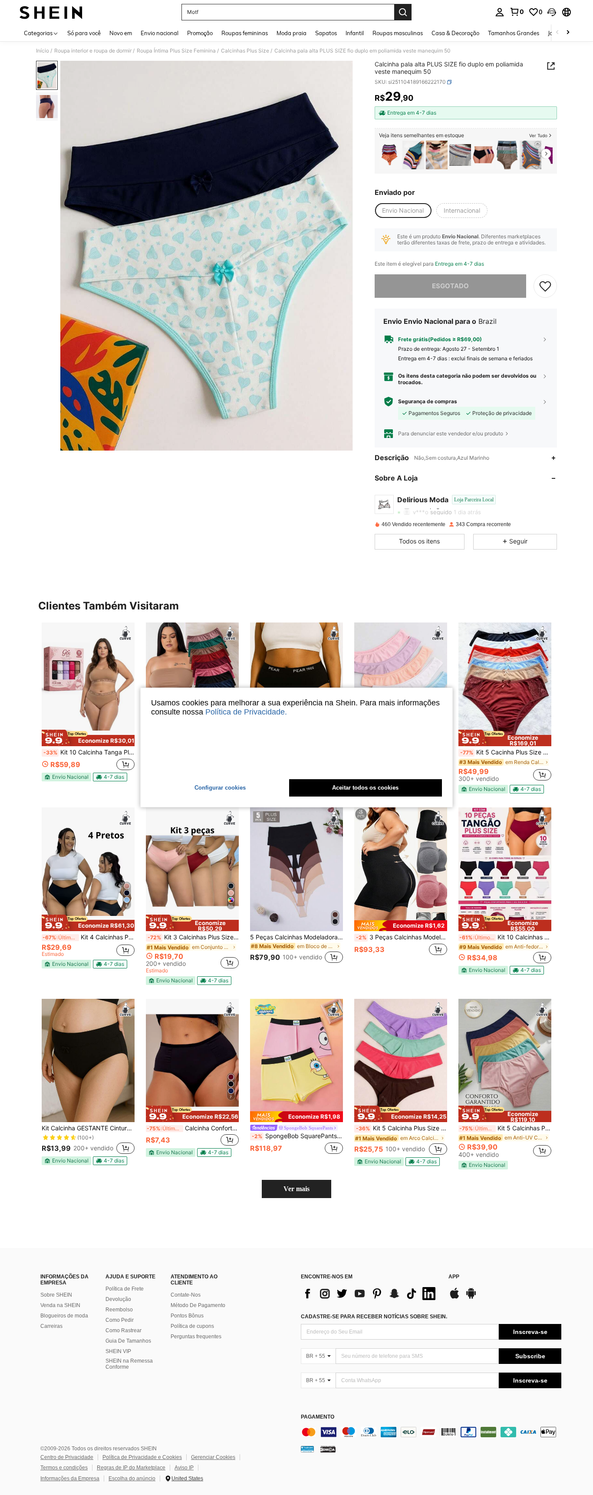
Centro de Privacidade (66, 1457)
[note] (88, 738)
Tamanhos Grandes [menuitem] (513, 33)
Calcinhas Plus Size (245, 51)
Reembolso (119, 1310)
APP (453, 1277)
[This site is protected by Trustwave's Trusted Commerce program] (307, 1449)
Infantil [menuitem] (355, 33)
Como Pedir (119, 1320)
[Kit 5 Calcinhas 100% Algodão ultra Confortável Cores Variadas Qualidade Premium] (413, 155)
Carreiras (51, 1326)
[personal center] (499, 12)
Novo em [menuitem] (120, 33)
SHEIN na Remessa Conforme (129, 1364)
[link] (516, 12)
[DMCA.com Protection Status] (328, 1449)
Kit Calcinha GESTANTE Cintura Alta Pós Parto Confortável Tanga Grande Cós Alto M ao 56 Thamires (88, 1128)
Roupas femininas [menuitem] (244, 33)
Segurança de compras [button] (427, 401)
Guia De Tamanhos (128, 1341)
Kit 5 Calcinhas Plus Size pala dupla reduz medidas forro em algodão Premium (505, 1128)
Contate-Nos (186, 1295)
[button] (552, 12)
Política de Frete (124, 1289)
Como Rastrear (123, 1330)
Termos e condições (64, 1468)
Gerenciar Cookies (213, 1457)
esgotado (450, 286)
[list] (370, 1293)
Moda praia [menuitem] (291, 33)
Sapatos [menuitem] (326, 33)
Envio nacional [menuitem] (159, 33)
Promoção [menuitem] (200, 33)
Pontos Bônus (187, 1316)
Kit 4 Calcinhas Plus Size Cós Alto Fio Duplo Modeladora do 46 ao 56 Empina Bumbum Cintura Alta (89, 937)
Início (42, 51)
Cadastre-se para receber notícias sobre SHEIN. (374, 1317)
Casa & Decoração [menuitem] (455, 33)
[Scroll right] (568, 32)
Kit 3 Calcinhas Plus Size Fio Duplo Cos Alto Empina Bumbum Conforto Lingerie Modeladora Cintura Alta (193, 937)
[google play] (471, 1297)
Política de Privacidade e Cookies (142, 1457)
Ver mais (296, 1188)
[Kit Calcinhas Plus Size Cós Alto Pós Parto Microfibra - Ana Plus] (530, 155)
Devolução (118, 1299)
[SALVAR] (545, 286)
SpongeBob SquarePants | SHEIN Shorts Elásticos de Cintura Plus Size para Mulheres (297, 1136)
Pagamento (317, 1417)
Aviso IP (184, 1468)
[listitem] (390, 155)
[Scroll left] (557, 32)
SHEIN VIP (118, 1351)
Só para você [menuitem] (84, 33)
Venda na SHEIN (60, 1305)
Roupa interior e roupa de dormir (93, 51)
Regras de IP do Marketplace (131, 1468)
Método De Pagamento (198, 1305)
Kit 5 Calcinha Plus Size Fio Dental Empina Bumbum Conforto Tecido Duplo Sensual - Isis (401, 1128)
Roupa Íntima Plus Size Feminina (176, 51)
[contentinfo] (431, 1432)
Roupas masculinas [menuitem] (397, 33)
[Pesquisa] (403, 12)
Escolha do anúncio (132, 1478)
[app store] (454, 1297)
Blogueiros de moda (64, 1316)
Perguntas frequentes (196, 1337)
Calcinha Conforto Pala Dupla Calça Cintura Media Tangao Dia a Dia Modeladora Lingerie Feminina (193, 1128)
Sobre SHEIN (56, 1295)
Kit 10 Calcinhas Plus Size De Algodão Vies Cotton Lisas (505, 937)
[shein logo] (51, 12)
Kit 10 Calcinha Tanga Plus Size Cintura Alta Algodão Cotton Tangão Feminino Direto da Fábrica (89, 752)
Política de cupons (192, 1326)
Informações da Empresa (69, 1478)
